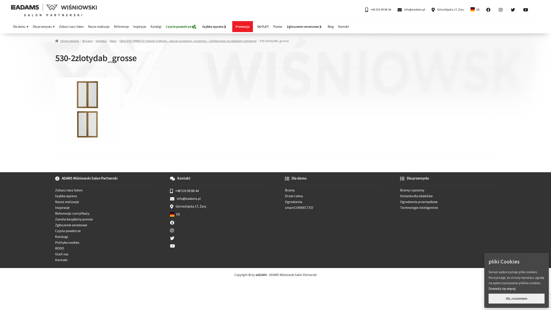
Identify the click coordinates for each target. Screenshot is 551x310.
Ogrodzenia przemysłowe (419, 202)
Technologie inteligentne (419, 207)
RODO (59, 248)
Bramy (290, 190)
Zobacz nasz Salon (71, 27)
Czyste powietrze (68, 231)
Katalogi (155, 27)
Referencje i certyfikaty (72, 213)
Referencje (121, 27)
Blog (331, 27)
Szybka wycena (66, 196)
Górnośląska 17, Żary (450, 9)
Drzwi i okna (294, 196)
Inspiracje (139, 27)
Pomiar (277, 27)
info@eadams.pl (414, 9)
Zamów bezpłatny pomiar (74, 219)
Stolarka (101, 41)
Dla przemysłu (42, 27)
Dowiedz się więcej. (502, 288)
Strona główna (69, 41)
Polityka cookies (67, 242)
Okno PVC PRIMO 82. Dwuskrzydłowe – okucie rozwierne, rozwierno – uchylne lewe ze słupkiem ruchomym (188, 41)
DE (478, 9)
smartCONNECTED (299, 207)
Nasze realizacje (99, 27)
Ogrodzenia (293, 202)
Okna (113, 41)
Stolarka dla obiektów (416, 196)
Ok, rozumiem (516, 298)
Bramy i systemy (412, 190)
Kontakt (343, 27)
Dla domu (19, 27)
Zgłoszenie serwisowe (71, 225)
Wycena (87, 41)
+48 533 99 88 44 (380, 9)
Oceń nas (61, 254)
